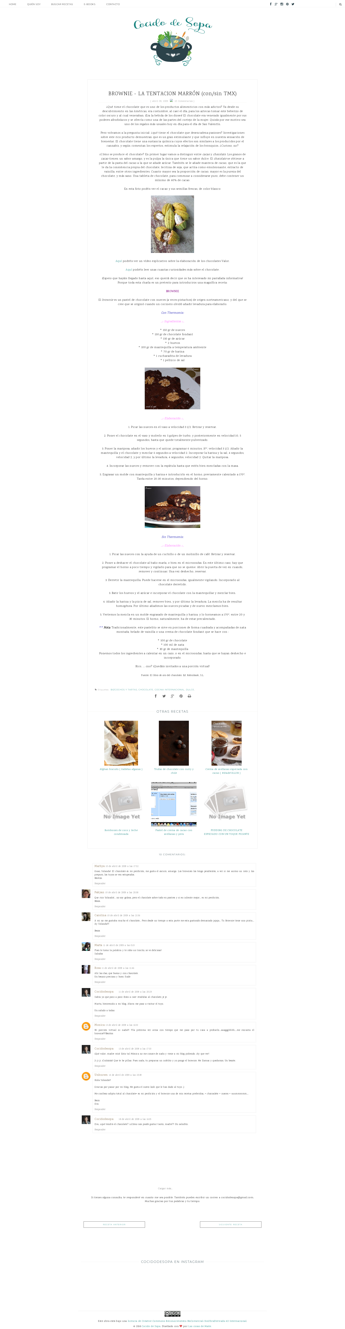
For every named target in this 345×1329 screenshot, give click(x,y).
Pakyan (99, 892)
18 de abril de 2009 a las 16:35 (135, 1119)
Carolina (100, 915)
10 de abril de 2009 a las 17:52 (122, 866)
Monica (100, 1025)
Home (12, 4)
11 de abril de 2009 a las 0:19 (119, 945)
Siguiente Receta (230, 1224)
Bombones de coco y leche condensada (121, 832)
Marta (98, 945)
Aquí (119, 261)
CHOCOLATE (146, 689)
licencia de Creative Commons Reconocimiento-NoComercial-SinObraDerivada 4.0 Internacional (187, 1321)
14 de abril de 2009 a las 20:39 (125, 1075)
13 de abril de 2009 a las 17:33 (135, 1049)
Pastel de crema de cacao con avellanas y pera (173, 832)
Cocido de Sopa (151, 1326)
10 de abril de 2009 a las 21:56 (123, 915)
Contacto (113, 4)
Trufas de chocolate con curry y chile (174, 771)
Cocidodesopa (104, 992)
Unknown (101, 1075)
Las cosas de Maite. (200, 1326)
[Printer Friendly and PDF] (190, 696)
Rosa (98, 968)
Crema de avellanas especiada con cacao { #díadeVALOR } (226, 771)
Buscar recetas (62, 4)
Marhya (100, 866)
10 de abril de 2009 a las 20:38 (121, 892)
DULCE (190, 689)
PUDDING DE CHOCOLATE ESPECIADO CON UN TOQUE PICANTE (226, 832)
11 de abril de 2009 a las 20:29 (135, 992)
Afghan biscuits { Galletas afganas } (121, 769)
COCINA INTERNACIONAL (170, 689)
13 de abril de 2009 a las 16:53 (122, 1025)
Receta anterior (114, 1224)
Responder (100, 883)
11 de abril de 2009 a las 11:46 (118, 968)
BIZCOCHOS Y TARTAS (124, 689)
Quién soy (33, 4)
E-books (90, 4)
